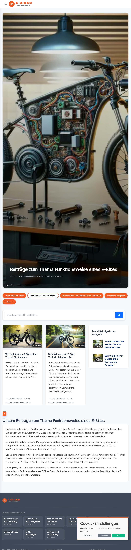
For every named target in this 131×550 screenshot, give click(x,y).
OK (118, 536)
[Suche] (119, 315)
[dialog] (102, 529)
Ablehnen (104, 536)
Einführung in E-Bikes (14, 296)
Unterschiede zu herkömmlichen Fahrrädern (81, 296)
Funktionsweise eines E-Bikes (43, 295)
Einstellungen (88, 536)
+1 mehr (7, 302)
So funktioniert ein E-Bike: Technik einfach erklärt (114, 344)
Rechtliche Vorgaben (116, 296)
